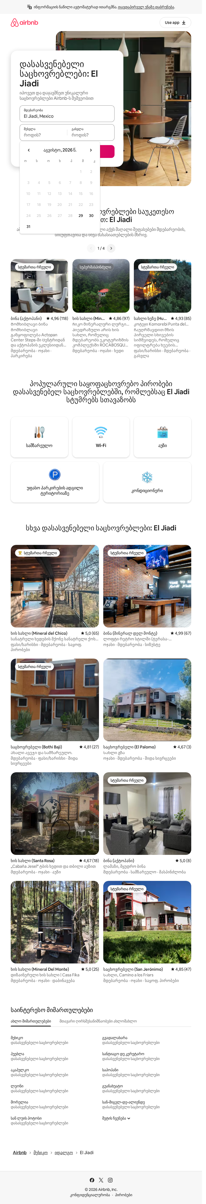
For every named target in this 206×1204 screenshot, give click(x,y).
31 (28, 226)
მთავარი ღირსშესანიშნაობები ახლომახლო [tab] (98, 1021)
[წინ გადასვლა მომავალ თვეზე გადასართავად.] (90, 150)
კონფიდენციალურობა (90, 1194)
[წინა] (91, 248)
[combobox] (67, 116)
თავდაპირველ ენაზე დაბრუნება (146, 7)
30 (91, 215)
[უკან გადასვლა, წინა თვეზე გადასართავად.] (29, 150)
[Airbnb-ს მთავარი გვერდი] (24, 22)
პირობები (123, 1194)
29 (81, 215)
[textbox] (43, 135)
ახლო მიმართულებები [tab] (31, 1021)
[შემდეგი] (111, 248)
